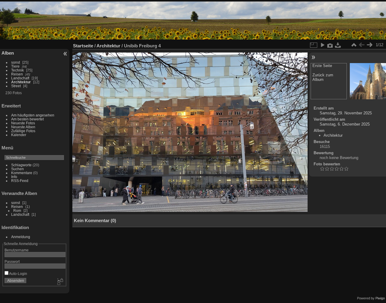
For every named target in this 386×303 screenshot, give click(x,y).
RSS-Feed (19, 181)
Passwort (12, 261)
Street (16, 86)
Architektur (21, 82)
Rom (17, 210)
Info (14, 177)
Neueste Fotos (23, 123)
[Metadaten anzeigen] (330, 45)
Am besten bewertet (27, 119)
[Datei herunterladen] (338, 45)
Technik (17, 70)
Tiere (15, 66)
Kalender (18, 135)
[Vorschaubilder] (354, 45)
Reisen (17, 74)
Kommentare (21, 173)
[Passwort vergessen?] (60, 282)
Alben (8, 53)
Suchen (17, 169)
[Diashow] (322, 45)
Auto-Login (17, 274)
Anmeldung (20, 237)
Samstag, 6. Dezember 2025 (345, 124)
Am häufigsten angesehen (32, 115)
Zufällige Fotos (23, 131)
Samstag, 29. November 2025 (346, 113)
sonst (15, 62)
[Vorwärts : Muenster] (369, 45)
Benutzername (17, 250)
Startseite (83, 45)
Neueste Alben (23, 127)
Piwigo (380, 298)
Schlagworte (21, 165)
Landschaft (20, 78)
